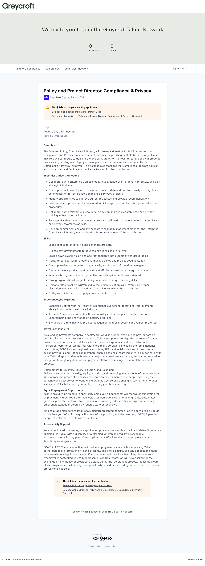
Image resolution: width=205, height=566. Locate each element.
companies (28, 68)
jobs (52, 68)
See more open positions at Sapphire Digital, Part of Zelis (102, 511)
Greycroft (18, 6)
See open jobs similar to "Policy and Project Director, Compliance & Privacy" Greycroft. (97, 116)
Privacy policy (95, 546)
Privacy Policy (195, 559)
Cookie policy (110, 546)
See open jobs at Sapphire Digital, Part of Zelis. (77, 111)
